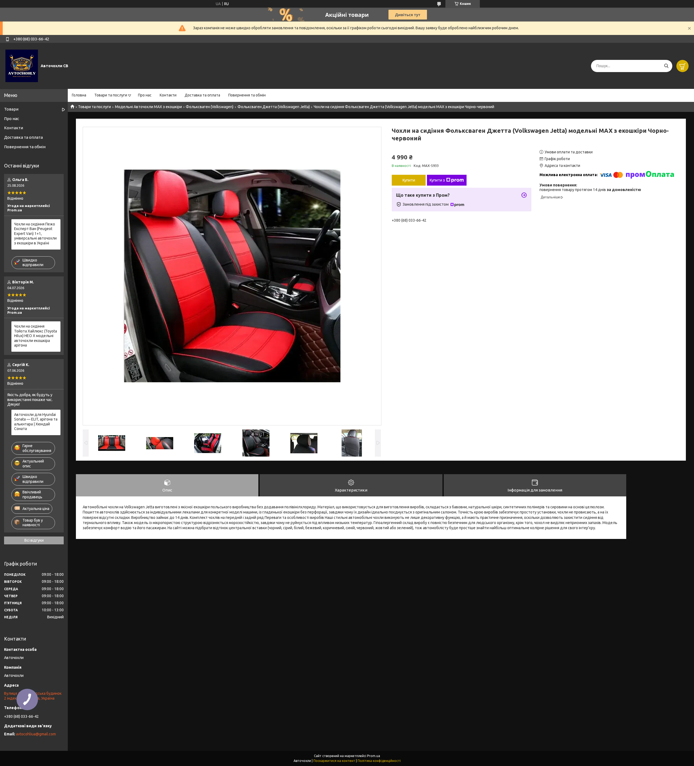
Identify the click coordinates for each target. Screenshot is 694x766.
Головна (79, 95)
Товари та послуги (110, 95)
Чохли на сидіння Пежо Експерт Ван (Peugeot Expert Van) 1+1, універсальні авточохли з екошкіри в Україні (35, 233)
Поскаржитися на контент (334, 760)
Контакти (168, 95)
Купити (409, 180)
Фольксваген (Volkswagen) (209, 107)
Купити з (437, 180)
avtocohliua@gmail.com (36, 734)
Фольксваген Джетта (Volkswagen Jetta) (273, 107)
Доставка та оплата (202, 95)
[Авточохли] (21, 65)
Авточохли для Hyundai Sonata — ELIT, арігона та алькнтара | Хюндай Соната (35, 421)
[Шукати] (666, 66)
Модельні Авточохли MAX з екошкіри (148, 107)
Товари (11, 109)
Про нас (145, 95)
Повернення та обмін (247, 95)
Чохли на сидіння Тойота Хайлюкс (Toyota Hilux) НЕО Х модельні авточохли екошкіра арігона (35, 335)
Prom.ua (373, 756)
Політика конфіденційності (379, 760)
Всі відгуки (34, 540)
